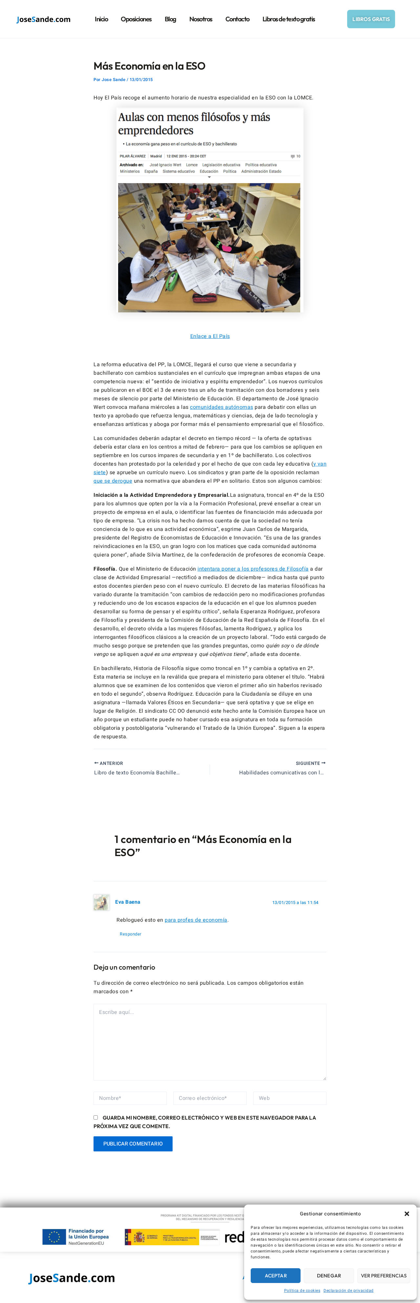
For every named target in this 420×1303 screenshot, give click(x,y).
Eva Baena (127, 902)
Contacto (237, 19)
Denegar (329, 1275)
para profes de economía (196, 920)
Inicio (101, 19)
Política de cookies (302, 1290)
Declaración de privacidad (349, 1290)
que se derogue (113, 481)
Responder (130, 934)
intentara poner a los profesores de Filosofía (253, 569)
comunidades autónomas (221, 407)
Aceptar (276, 1275)
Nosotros (200, 19)
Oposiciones (136, 19)
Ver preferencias (384, 1275)
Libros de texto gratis (288, 19)
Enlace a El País (210, 336)
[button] (407, 1213)
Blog (170, 19)
